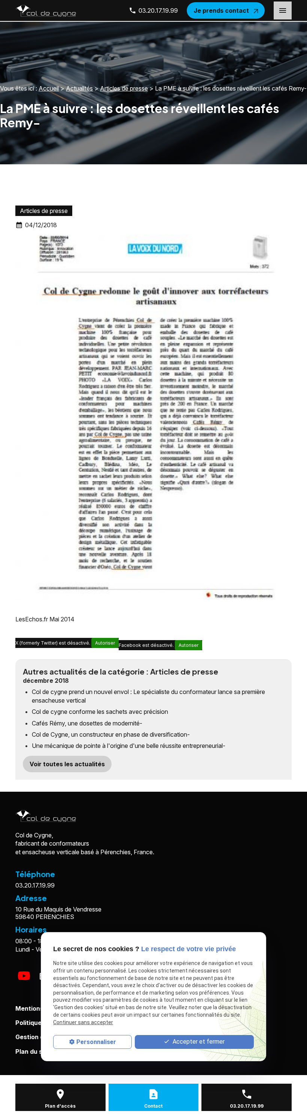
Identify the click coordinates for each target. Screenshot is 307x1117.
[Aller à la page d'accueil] (45, 10)
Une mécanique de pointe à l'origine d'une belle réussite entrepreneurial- (128, 745)
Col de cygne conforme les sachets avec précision (100, 711)
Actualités (79, 88)
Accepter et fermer (198, 1041)
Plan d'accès (60, 1106)
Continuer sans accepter (83, 1022)
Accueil (49, 88)
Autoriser (105, 643)
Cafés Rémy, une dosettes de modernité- (87, 723)
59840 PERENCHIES (59, 913)
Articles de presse (124, 88)
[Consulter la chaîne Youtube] (24, 976)
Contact (153, 1106)
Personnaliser (96, 1042)
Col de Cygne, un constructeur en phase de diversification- (111, 734)
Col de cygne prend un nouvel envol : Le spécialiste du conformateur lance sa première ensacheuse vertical (148, 696)
